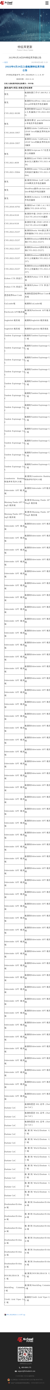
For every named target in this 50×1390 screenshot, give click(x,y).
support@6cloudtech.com (26, 1371)
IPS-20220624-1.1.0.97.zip (15, 1315)
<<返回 (5, 62)
